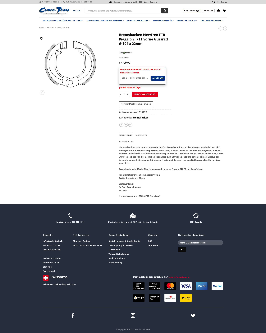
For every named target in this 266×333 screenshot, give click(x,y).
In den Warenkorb (144, 94)
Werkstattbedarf (186, 20)
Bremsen (50, 27)
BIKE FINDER (190, 11)
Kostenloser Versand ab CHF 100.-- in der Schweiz (133, 222)
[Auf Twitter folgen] (193, 315)
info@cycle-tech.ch (52, 241)
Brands (76, 11)
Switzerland (49, 271)
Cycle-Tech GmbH (52, 258)
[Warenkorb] (218, 11)
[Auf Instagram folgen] (133, 315)
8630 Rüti (47, 267)
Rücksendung (115, 262)
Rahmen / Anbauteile (137, 20)
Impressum (153, 245)
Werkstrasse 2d (51, 262)
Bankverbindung (116, 258)
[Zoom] (42, 92)
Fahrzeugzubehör (162, 20)
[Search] (164, 10)
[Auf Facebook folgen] (73, 315)
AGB (150, 241)
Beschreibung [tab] (125, 135)
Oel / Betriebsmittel (211, 20)
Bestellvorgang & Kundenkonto (124, 241)
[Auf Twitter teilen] (126, 125)
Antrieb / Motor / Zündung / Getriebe (62, 20)
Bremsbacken (63, 27)
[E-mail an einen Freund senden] (130, 125)
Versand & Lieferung (118, 254)
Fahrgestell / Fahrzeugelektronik (104, 20)
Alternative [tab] (141, 135)
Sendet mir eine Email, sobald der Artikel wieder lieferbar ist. (140, 71)
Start (41, 27)
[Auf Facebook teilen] (121, 125)
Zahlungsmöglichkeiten (120, 245)
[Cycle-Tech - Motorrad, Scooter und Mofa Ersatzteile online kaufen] (54, 11)
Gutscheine (114, 249)
